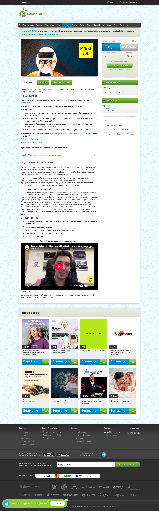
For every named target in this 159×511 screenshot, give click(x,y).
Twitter (135, 433)
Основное (28, 82)
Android (67, 89)
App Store (49, 455)
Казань (24, 2)
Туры (82, 25)
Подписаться (58, 503)
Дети (116, 25)
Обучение (66, 25)
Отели (110, 25)
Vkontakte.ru (131, 433)
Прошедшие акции (50, 438)
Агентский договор (79, 432)
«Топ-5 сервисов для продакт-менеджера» (68, 133)
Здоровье (40, 25)
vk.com (108, 108)
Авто (59, 25)
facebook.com (111, 110)
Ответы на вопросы (28, 444)
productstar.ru (111, 106)
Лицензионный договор (81, 435)
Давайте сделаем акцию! (52, 432)
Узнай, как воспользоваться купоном (44, 155)
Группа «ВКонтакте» (32, 139)
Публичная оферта (79, 438)
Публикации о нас (27, 435)
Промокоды (125, 25)
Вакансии (24, 438)
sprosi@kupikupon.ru (112, 432)
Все (20, 25)
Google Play (63, 455)
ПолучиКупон (99, 25)
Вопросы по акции (62, 82)
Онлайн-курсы (109, 129)
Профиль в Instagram (32, 142)
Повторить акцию (120, 65)
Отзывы (43, 82)
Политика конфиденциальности (84, 441)
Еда (25, 25)
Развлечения (50, 25)
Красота (31, 25)
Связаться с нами (110, 435)
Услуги (90, 25)
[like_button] (133, 41)
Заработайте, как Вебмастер (54, 435)
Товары (75, 25)
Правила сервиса (27, 441)
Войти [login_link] (112, 2)
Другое (119, 134)
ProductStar (26, 102)
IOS (58, 89)
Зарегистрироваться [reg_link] (129, 2)
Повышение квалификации (113, 125)
